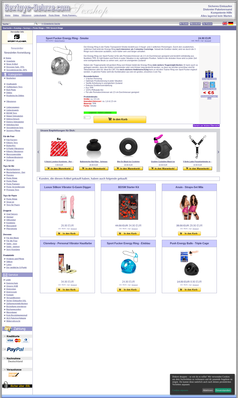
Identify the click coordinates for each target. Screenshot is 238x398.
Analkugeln (11, 84)
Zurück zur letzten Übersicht (206, 125)
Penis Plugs (11, 181)
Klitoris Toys (12, 143)
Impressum (11, 292)
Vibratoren (26, 15)
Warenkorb (195, 24)
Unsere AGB (12, 286)
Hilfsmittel (11, 220)
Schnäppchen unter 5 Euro (209, 97)
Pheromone (11, 229)
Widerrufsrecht (13, 321)
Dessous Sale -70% (15, 67)
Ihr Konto (184, 24)
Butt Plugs (11, 90)
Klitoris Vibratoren (14, 151)
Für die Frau (11, 241)
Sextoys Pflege (13, 130)
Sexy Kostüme (13, 249)
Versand (207, 41)
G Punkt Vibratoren (15, 148)
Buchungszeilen (13, 309)
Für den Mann (12, 238)
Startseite (7, 28)
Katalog (17, 28)
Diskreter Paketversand (217, 9)
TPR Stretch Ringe (54, 28)
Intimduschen (12, 125)
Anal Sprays (12, 214)
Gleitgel (9, 217)
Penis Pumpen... (69, 15)
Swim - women (13, 247)
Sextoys (27, 28)
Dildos (16, 15)
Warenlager (11, 312)
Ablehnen (208, 390)
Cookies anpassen (180, 390)
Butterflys (11, 146)
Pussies (10, 175)
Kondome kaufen (209, 89)
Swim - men (11, 244)
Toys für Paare (13, 205)
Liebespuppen (12, 107)
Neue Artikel (12, 64)
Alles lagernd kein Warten (216, 16)
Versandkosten (13, 298)
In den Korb (69, 233)
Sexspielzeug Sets (14, 128)
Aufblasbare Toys (14, 87)
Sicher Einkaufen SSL (16, 301)
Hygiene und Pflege (15, 259)
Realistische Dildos (15, 96)
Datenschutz (12, 283)
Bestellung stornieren (16, 306)
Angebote (10, 61)
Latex (8, 264)
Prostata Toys (12, 190)
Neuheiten (11, 78)
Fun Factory (11, 140)
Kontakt (10, 295)
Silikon (9, 262)
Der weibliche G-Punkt (16, 267)
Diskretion (11, 289)
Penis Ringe (54, 15)
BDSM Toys (11, 113)
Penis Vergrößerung (15, 187)
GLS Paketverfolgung (16, 318)
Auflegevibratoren (14, 157)
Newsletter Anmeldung (17, 52)
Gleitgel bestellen (209, 79)
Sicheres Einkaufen (220, 6)
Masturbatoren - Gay (15, 172)
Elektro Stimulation (15, 122)
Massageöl (11, 226)
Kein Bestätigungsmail (16, 315)
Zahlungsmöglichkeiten (17, 304)
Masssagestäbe (13, 154)
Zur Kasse (207, 24)
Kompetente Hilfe (221, 12)
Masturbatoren (13, 169)
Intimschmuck (12, 119)
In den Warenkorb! (61, 168)
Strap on (10, 160)
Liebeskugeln (40, 15)
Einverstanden (223, 390)
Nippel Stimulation (14, 116)
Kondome (10, 223)
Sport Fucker (60, 41)
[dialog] (202, 384)
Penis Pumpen (13, 184)
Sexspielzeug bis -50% (16, 70)
